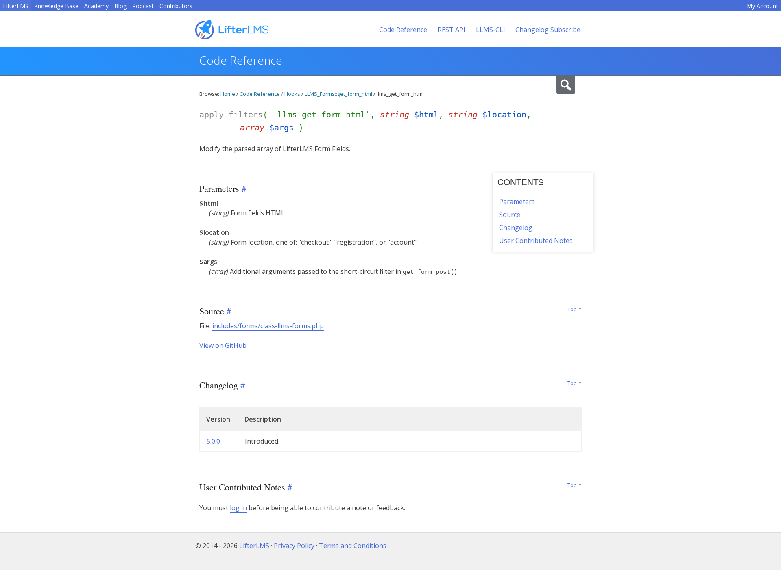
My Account (762, 6)
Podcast (143, 6)
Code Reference (403, 29)
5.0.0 (213, 441)
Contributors (175, 6)
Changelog (515, 227)
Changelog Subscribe (547, 29)
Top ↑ (574, 309)
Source (509, 214)
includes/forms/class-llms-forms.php (268, 325)
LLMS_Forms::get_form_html (338, 94)
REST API (451, 29)
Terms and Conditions (352, 545)
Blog (120, 6)
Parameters (517, 201)
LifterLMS (15, 6)
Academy (96, 6)
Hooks (292, 94)
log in (238, 507)
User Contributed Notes (536, 240)
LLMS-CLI (490, 29)
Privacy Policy (294, 545)
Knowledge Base (56, 6)
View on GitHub (223, 345)
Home (227, 94)
